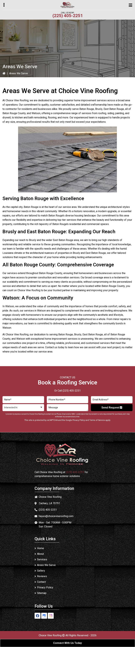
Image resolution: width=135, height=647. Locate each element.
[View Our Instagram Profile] (51, 616)
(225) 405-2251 (67, 16)
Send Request (110, 407)
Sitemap (41, 593)
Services (42, 560)
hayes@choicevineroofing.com (56, 516)
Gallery (41, 571)
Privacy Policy (78, 420)
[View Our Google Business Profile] (44, 616)
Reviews (42, 576)
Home (40, 548)
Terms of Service (97, 420)
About (40, 554)
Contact (41, 582)
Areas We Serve (46, 565)
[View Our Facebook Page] (37, 616)
